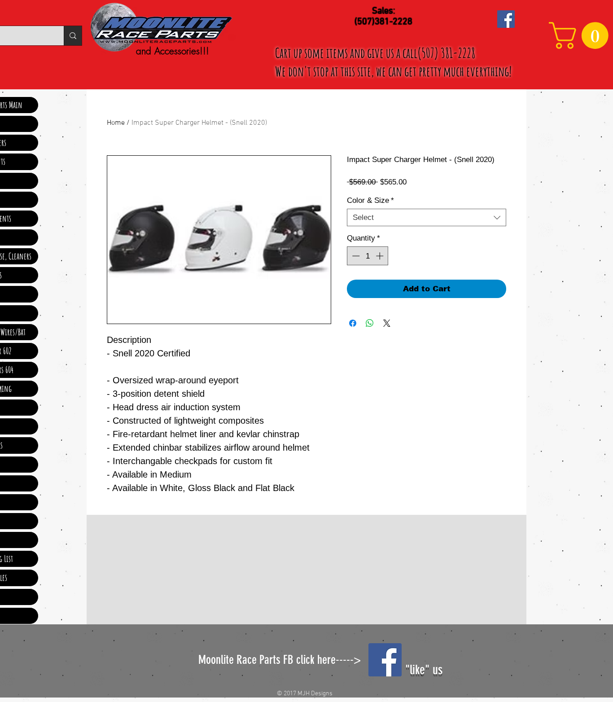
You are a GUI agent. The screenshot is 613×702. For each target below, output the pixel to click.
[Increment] (380, 256)
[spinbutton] (368, 256)
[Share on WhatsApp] (369, 323)
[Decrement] (355, 256)
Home (116, 122)
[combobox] (426, 217)
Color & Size (370, 200)
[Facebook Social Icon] (506, 19)
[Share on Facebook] (352, 323)
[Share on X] (386, 323)
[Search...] (73, 35)
